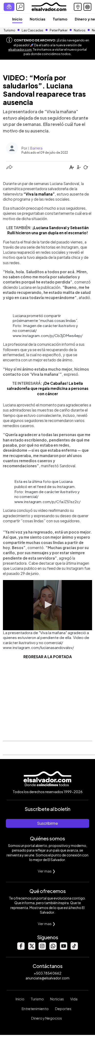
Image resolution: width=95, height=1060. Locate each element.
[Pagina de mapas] (78, 7)
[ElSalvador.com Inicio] (49, 6)
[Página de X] (31, 948)
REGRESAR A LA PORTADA (47, 656)
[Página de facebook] (21, 948)
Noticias (37, 19)
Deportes (63, 1008)
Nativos (80, 30)
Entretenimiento (35, 1008)
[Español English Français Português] (87, 7)
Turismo (60, 19)
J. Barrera (35, 148)
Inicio (17, 19)
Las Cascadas (32, 30)
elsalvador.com (20, 49)
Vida (73, 999)
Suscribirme (47, 823)
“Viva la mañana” (39, 194)
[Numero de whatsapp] (53, 948)
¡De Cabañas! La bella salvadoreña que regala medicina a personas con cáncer (47, 388)
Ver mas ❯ (47, 871)
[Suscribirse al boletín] (9, 7)
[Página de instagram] (42, 948)
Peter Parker (59, 30)
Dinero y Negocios (46, 1018)
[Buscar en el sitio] (20, 7)
